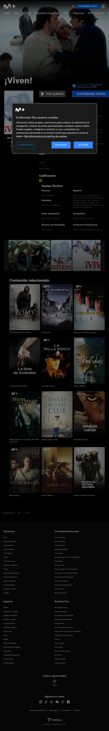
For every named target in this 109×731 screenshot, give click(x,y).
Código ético (59, 623)
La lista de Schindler (18, 386)
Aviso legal (54, 710)
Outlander (58, 561)
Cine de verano (9, 561)
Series (6, 13)
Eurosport (7, 651)
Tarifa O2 (58, 655)
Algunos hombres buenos (85, 332)
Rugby (5, 639)
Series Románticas (10, 577)
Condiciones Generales (63, 619)
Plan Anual (58, 647)
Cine (16, 13)
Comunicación (60, 663)
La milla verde (48, 386)
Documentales (8, 585)
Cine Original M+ (9, 541)
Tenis (66, 13)
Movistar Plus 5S (60, 593)
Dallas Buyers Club (50, 439)
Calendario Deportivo (11, 655)
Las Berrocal (59, 565)
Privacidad (66, 710)
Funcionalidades (60, 612)
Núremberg (14, 495)
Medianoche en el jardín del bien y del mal (24, 440)
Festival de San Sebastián (64, 577)
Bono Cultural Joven (62, 651)
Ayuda (54, 685)
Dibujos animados (61, 581)
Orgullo (6, 593)
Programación (8, 663)
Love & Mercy (48, 495)
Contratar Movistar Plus (63, 627)
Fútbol (27, 13)
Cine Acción (7, 553)
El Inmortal (58, 553)
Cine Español (8, 545)
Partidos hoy (8, 659)
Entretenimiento (9, 589)
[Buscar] (73, 6)
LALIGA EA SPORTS (10, 615)
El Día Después (9, 623)
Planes (57, 639)
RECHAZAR (61, 145)
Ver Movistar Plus (60, 608)
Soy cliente (55, 94)
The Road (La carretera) (20, 332)
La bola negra (59, 541)
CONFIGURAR (25, 145)
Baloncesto (7, 631)
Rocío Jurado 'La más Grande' (66, 569)
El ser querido (59, 537)
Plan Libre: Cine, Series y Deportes (67, 631)
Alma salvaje (79, 386)
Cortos (6, 557)
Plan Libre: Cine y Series (63, 635)
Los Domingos (59, 545)
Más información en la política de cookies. (45, 136)
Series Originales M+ (11, 573)
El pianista (46, 332)
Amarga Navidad (60, 549)
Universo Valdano (10, 627)
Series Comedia (9, 581)
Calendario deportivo (47, 13)
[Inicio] (10, 6)
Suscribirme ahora (87, 6)
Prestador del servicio (37, 710)
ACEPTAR (83, 145)
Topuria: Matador (10, 643)
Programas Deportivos (63, 585)
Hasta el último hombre (84, 495)
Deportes (78, 13)
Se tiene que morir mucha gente (66, 557)
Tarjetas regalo (60, 659)
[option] (30, 255)
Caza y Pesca (59, 589)
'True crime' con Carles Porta (65, 573)
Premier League (9, 619)
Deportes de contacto (11, 647)
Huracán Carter (81, 439)
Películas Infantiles (10, 565)
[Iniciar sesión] (103, 6)
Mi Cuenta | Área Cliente (63, 615)
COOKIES (77, 710)
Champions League (10, 612)
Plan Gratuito (96, 13)
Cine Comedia (8, 549)
